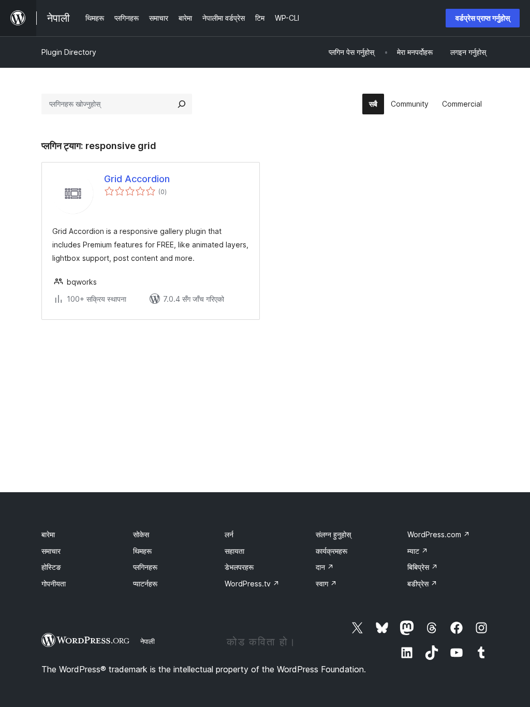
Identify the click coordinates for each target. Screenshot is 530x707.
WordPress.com (438, 534)
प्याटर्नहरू (145, 583)
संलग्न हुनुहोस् (333, 534)
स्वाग (326, 583)
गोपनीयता (53, 583)
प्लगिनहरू (145, 567)
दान (325, 567)
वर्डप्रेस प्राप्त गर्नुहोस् (482, 17)
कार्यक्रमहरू (331, 551)
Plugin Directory (68, 52)
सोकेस (141, 534)
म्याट (417, 551)
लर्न (229, 534)
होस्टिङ (51, 567)
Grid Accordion (137, 178)
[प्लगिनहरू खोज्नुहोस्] (181, 104)
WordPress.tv (252, 583)
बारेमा (48, 534)
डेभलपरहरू (239, 567)
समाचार (51, 551)
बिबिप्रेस (422, 567)
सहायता (234, 551)
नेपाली (147, 641)
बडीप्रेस (422, 583)
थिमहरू (142, 551)
